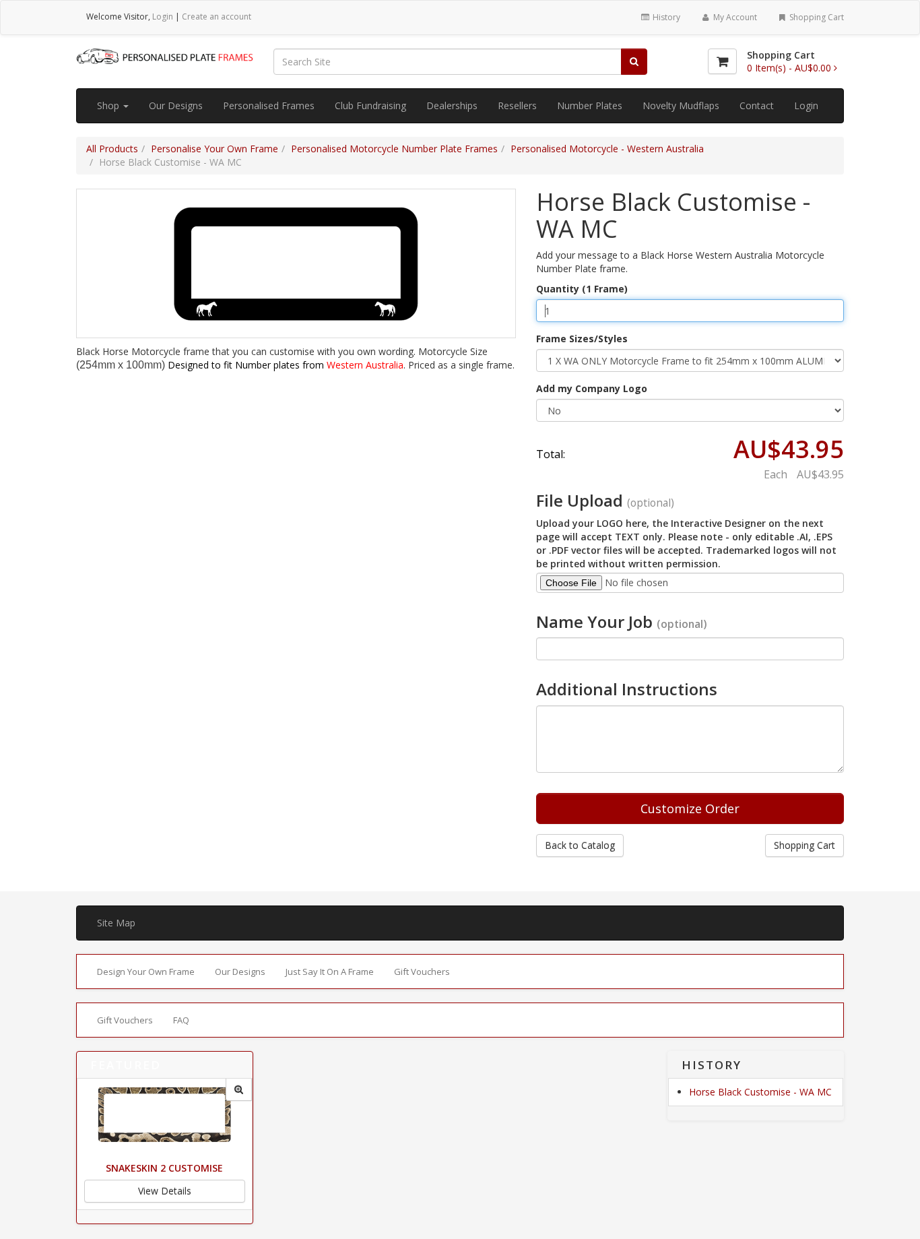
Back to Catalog (580, 845)
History (665, 17)
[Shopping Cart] (722, 61)
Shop (109, 105)
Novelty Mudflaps (681, 105)
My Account (734, 17)
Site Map (116, 922)
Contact (757, 105)
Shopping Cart (815, 17)
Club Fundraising (370, 105)
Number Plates (589, 105)
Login (162, 16)
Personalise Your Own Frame (214, 148)
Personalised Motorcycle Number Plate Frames (394, 148)
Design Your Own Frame (146, 971)
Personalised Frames (269, 105)
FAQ (181, 1020)
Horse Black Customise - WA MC (760, 1091)
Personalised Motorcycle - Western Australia (607, 148)
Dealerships (452, 105)
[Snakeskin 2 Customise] (239, 1090)
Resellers (517, 105)
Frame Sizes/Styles (582, 338)
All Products (112, 148)
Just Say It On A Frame (330, 971)
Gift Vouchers (422, 971)
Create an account (216, 16)
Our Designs (176, 105)
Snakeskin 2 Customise (164, 1168)
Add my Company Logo (591, 388)
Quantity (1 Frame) (582, 288)
